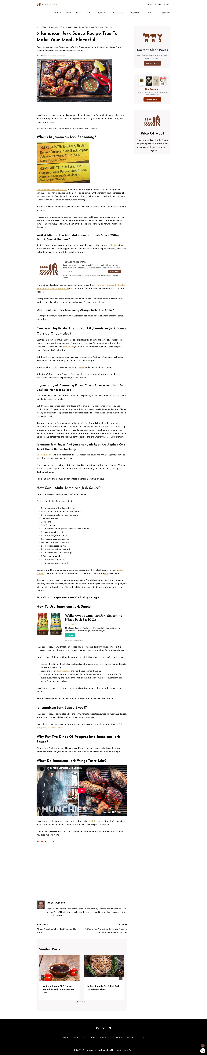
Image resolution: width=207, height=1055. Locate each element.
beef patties (68, 346)
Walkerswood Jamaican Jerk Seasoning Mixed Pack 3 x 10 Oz (93, 618)
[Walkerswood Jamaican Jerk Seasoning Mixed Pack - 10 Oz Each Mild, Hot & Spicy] (63, 182)
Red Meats (117, 1037)
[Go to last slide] (42, 977)
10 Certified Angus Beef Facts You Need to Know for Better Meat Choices (106, 928)
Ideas (68, 13)
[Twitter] (103, 1028)
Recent (158, 4)
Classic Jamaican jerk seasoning (52, 189)
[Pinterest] (38, 841)
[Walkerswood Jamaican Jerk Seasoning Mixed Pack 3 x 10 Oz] (49, 635)
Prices (57, 13)
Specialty (131, 1037)
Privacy (86, 1050)
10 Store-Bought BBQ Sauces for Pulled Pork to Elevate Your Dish (59, 989)
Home (149, 4)
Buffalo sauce (95, 821)
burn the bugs (112, 245)
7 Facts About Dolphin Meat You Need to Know (56, 928)
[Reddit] (42, 841)
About (166, 4)
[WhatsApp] (49, 841)
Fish (93, 1037)
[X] (45, 841)
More (143, 1037)
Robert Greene (42, 56)
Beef (84, 1037)
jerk (106, 573)
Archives (95, 1050)
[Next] (120, 977)
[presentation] (59, 968)
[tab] (77, 1001)
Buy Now (70, 635)
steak (81, 367)
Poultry (104, 1037)
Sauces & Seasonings (57, 56)
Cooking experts (45, 454)
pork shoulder (63, 670)
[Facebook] (53, 841)
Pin (40, 62)
